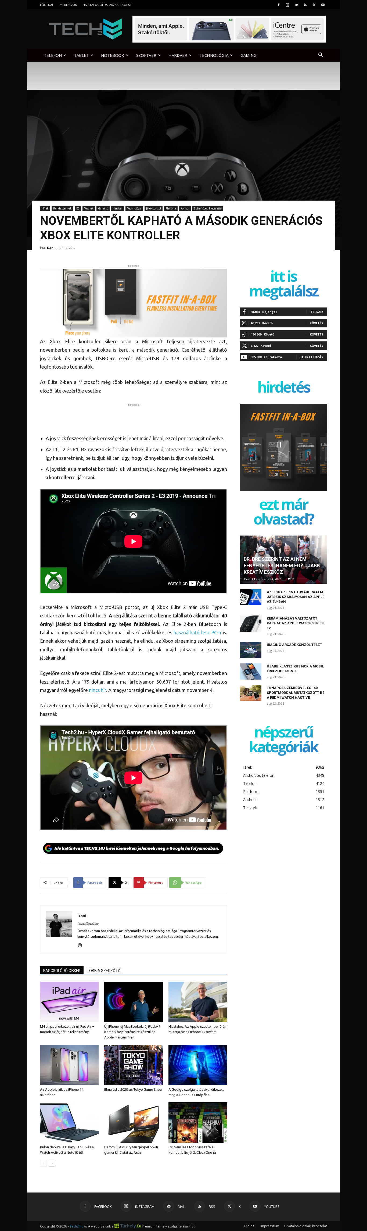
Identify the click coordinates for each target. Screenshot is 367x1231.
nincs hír (97, 690)
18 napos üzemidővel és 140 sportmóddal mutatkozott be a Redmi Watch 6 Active (295, 693)
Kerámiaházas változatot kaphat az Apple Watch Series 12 (295, 623)
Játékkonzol (153, 208)
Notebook (112, 55)
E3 (78, 208)
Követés (316, 323)
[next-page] (52, 1163)
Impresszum (68, 5)
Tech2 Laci (252, 579)
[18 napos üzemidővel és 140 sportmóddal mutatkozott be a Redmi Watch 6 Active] (250, 693)
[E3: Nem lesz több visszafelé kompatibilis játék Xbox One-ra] (197, 1122)
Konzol (185, 208)
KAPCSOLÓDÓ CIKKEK (61, 970)
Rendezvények (62, 208)
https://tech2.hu (87, 923)
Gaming (248, 55)
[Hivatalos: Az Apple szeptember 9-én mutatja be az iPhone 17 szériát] (197, 1002)
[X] (314, 4)
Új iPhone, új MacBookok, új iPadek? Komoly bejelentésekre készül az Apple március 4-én (132, 1031)
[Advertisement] (133, 416)
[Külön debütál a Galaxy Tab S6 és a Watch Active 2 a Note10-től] (69, 1122)
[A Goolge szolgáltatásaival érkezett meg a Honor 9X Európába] (197, 1065)
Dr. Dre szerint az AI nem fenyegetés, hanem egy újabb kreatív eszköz (282, 565)
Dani (51, 248)
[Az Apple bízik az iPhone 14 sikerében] (69, 1065)
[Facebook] (279, 4)
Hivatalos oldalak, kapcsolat (107, 5)
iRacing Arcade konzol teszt (294, 645)
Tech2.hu (76, 1226)
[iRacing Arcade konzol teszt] (250, 650)
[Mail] (296, 4)
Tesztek (88, 208)
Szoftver (146, 55)
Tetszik (316, 312)
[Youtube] (323, 4)
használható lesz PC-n (197, 632)
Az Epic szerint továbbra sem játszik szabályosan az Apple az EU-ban (295, 597)
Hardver (177, 55)
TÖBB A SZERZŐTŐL (105, 970)
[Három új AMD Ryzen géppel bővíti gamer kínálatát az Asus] (133, 1122)
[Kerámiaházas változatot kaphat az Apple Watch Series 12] (250, 624)
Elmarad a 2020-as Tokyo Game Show (133, 1089)
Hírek (45, 208)
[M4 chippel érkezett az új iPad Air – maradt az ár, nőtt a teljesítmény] (69, 1002)
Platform (170, 208)
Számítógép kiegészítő (208, 208)
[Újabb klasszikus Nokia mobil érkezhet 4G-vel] (250, 671)
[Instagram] (287, 4)
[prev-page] (43, 1163)
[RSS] (305, 4)
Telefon (53, 55)
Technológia (213, 55)
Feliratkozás (311, 357)
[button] (320, 55)
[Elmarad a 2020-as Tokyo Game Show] (133, 1065)
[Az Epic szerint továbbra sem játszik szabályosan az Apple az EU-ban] (250, 597)
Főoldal (47, 5)
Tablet (81, 55)
